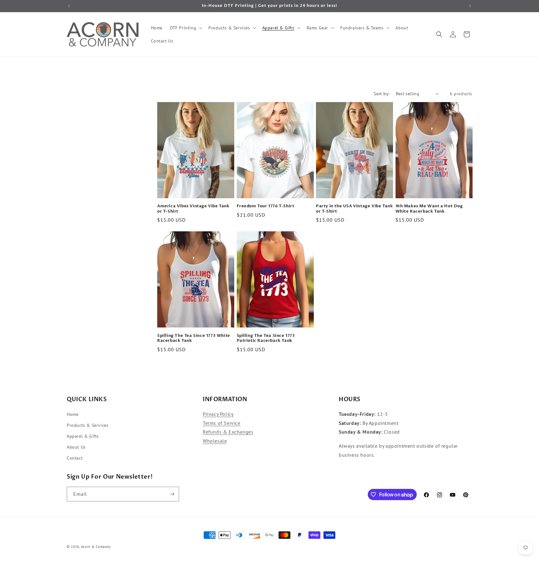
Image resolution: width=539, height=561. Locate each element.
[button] (185, 27)
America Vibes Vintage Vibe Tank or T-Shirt (193, 209)
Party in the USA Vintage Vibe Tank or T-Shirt (354, 209)
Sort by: (381, 93)
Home (72, 414)
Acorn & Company (96, 546)
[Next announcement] (470, 6)
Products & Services (87, 425)
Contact (75, 458)
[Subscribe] (172, 494)
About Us (76, 447)
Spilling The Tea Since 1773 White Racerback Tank (193, 338)
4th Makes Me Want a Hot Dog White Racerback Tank (429, 209)
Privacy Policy (218, 414)
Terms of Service (221, 423)
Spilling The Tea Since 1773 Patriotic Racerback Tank (266, 338)
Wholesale (215, 441)
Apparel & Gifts (83, 436)
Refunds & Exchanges (228, 432)
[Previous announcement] (69, 6)
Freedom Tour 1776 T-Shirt (265, 206)
